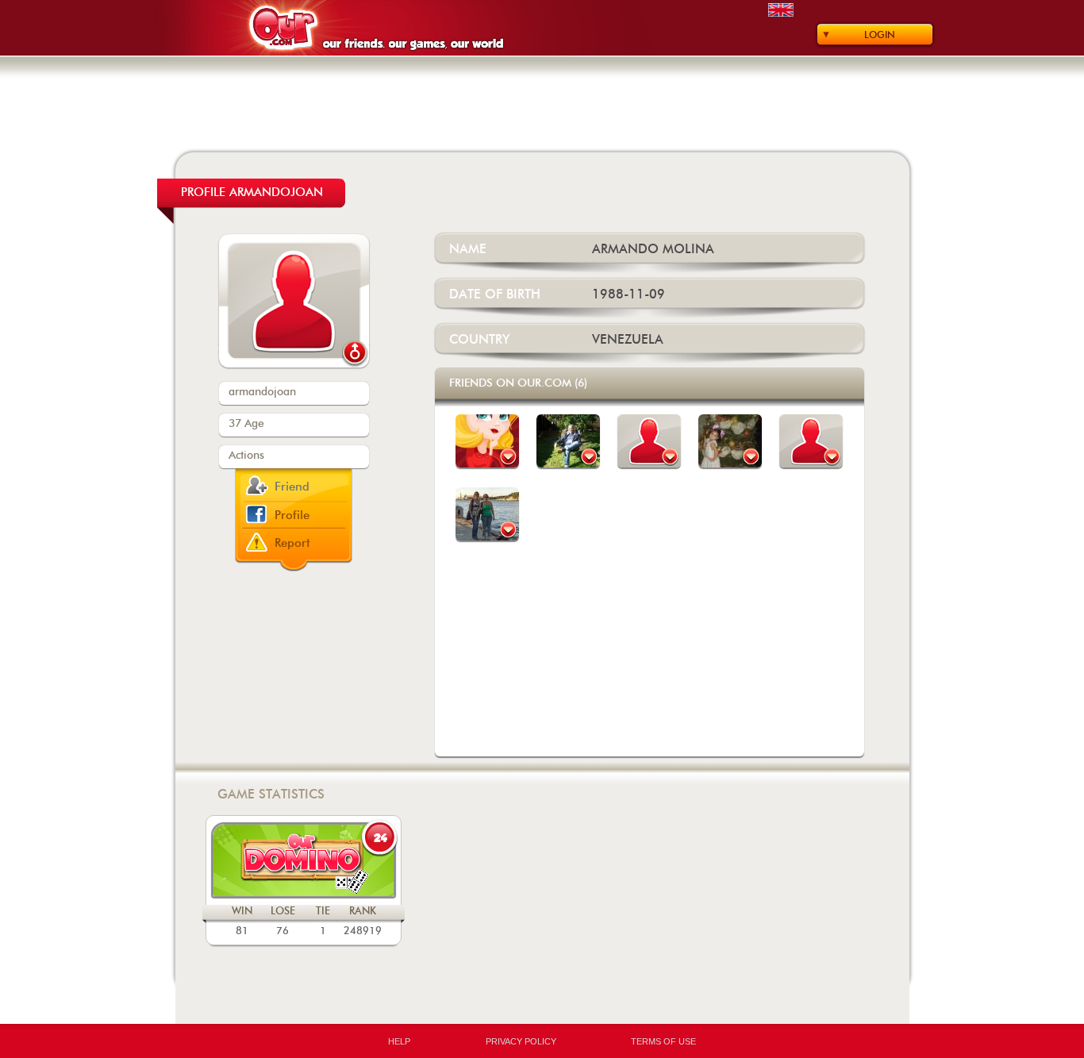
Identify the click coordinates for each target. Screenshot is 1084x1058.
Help (399, 1041)
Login (879, 35)
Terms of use (663, 1041)
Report (292, 543)
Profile (292, 515)
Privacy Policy (521, 1041)
